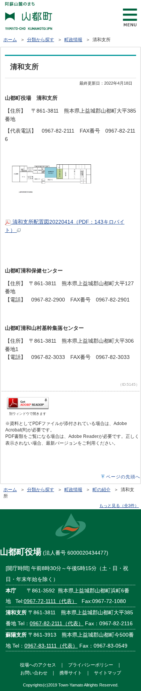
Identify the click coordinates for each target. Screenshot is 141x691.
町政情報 (73, 39)
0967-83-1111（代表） (51, 646)
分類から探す (40, 39)
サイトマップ (107, 672)
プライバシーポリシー (90, 664)
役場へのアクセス (38, 664)
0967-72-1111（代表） (50, 601)
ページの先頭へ (123, 477)
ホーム (10, 39)
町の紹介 (101, 489)
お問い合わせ (33, 672)
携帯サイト (70, 672)
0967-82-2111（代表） (56, 623)
